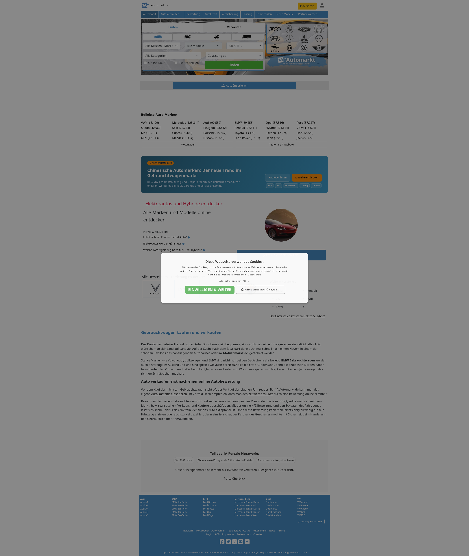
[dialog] (234, 278)
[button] (234, 281)
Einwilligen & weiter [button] (209, 289)
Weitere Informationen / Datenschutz (241, 274)
